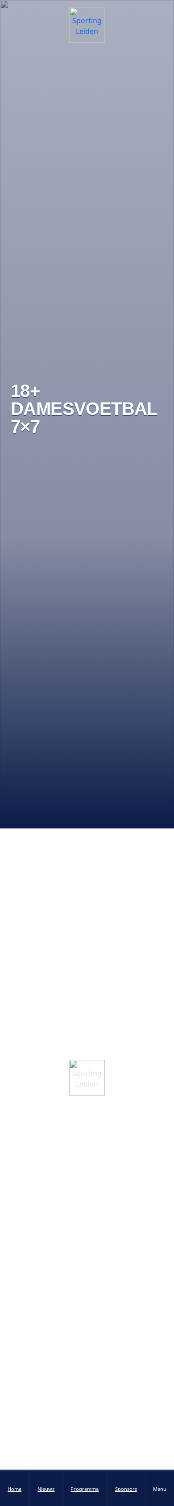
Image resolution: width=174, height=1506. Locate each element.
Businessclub (87, 1212)
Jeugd (87, 1296)
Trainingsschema (87, 1347)
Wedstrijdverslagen (87, 1413)
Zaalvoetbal (87, 1312)
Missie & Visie (87, 1143)
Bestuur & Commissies (87, 1126)
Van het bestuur (87, 1430)
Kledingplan (87, 1195)
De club (87, 1161)
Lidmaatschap (87, 1178)
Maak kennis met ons (73, 1036)
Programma (87, 1330)
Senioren (87, 1278)
